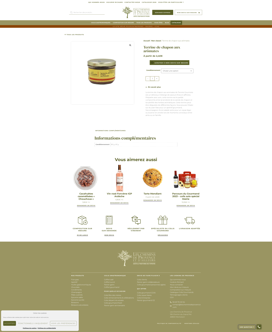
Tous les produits (144, 22)
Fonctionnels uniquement (33, 323)
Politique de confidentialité (47, 328)
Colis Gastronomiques (100, 22)
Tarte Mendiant (153, 193)
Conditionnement (153, 70)
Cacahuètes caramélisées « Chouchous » (86, 196)
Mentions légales (191, 323)
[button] (130, 45)
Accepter (9, 323)
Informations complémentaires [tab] (110, 130)
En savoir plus (154, 87)
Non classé (156, 41)
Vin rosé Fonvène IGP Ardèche (119, 195)
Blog (167, 22)
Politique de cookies (30, 328)
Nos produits (77, 275)
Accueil (146, 41)
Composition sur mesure (123, 22)
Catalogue (176, 22)
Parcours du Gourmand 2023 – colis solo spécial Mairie (185, 196)
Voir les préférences (63, 323)
